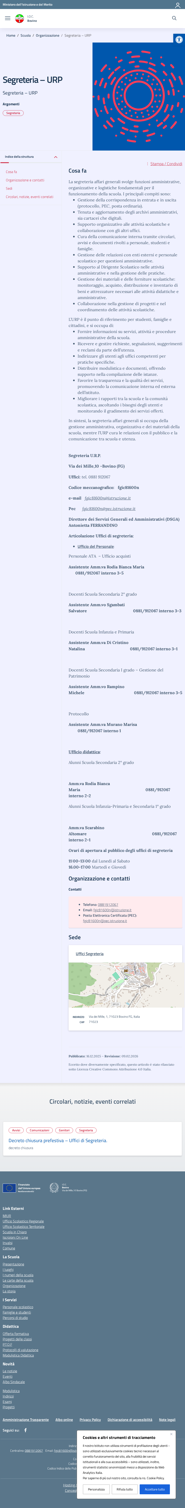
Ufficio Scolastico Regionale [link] (23, 1221)
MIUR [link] (7, 1215)
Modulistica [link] (11, 1390)
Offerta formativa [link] (16, 1333)
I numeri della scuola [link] (18, 1275)
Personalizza (96, 1489)
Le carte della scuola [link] (18, 1280)
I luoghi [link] (8, 1269)
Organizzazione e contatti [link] (25, 180)
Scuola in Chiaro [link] (15, 1232)
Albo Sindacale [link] (14, 1381)
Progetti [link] (9, 1407)
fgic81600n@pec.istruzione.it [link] (109, 508)
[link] (179, 39)
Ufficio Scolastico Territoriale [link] (23, 1226)
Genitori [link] (64, 1130)
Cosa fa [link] (11, 171)
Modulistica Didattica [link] (18, 1355)
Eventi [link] (7, 1376)
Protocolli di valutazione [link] (20, 1350)
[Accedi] (178, 4)
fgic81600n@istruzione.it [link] (108, 498)
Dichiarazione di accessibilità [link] (130, 1419)
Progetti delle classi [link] (17, 1339)
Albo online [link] (64, 1419)
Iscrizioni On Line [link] (15, 1237)
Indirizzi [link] (8, 1396)
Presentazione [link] (13, 1264)
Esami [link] (7, 1401)
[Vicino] (171, 1434)
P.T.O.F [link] (7, 1344)
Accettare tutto (155, 1489)
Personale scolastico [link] (18, 1307)
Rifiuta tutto (125, 1489)
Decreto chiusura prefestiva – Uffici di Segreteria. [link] (58, 1140)
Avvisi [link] (16, 1130)
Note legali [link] (167, 1419)
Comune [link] (9, 1248)
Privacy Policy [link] (90, 1419)
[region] (126, 1464)
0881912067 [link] (108, 904)
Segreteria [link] (13, 112)
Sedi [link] (9, 188)
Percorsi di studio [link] (15, 1317)
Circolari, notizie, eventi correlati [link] (29, 196)
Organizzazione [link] (14, 1285)
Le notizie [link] (10, 1371)
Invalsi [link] (7, 1242)
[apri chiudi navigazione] (7, 18)
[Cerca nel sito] (174, 19)
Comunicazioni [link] (39, 1130)
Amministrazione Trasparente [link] (26, 1419)
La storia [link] (9, 1291)
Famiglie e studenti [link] (17, 1312)
